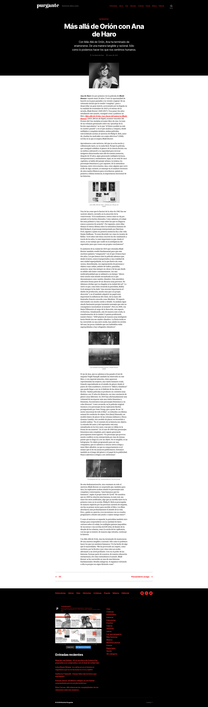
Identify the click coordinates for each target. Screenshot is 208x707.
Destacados (111, 615)
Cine (126, 6)
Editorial (161, 6)
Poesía (148, 6)
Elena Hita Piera (99, 55)
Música (154, 6)
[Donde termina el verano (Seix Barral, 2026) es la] (94, 621)
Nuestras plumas (113, 643)
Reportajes (110, 648)
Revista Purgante (67, 702)
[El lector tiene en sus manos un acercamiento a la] (63, 621)
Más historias (111, 637)
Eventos (109, 623)
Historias (133, 6)
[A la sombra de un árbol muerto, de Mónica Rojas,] (63, 636)
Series (109, 651)
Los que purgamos (114, 634)
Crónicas (141, 6)
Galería (109, 626)
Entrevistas (113, 6)
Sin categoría (111, 654)
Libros (121, 6)
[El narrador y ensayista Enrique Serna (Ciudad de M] (78, 621)
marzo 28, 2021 (113, 55)
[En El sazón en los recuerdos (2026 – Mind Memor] (78, 636)
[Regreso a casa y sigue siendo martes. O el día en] (94, 636)
